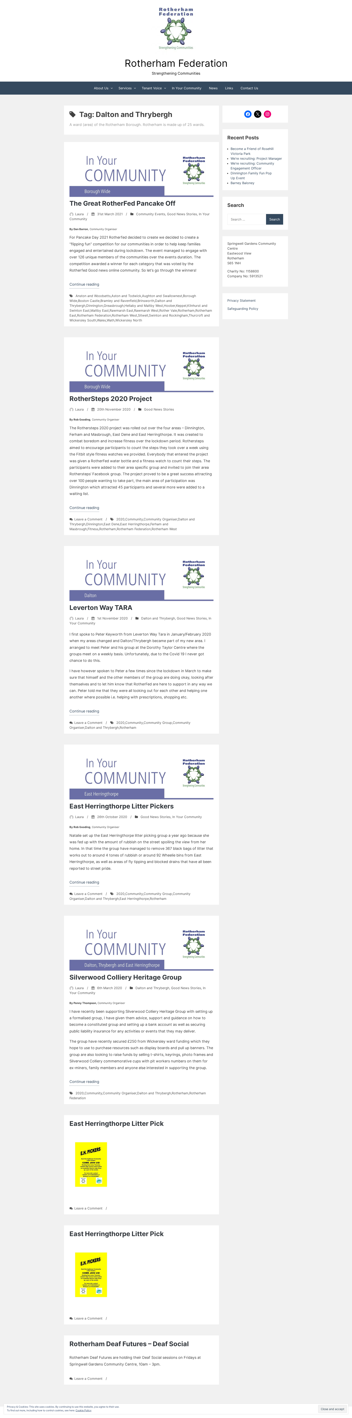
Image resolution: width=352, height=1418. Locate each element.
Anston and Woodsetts (93, 296)
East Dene (111, 524)
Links (229, 88)
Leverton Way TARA (100, 608)
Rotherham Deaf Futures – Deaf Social (129, 1344)
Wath (110, 320)
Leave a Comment (88, 519)
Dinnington (94, 306)
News (213, 88)
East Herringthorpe (135, 524)
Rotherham (186, 310)
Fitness (93, 529)
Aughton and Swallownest (162, 296)
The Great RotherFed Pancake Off (122, 203)
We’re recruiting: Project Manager (256, 158)
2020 (120, 519)
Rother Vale (168, 310)
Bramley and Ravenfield (118, 301)
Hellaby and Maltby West (143, 306)
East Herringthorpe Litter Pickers (121, 806)
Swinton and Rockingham (168, 315)
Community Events (150, 214)
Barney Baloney (242, 183)
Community (134, 519)
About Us (101, 88)
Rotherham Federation (176, 63)
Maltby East (99, 310)
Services (125, 88)
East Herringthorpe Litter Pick (116, 1123)
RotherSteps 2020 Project (110, 399)
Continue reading (84, 285)
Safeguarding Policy (242, 309)
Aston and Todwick (126, 296)
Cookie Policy (83, 1410)
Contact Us (249, 88)
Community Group (158, 723)
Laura (79, 214)
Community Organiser (160, 519)
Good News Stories (182, 214)
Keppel (181, 306)
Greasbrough (114, 306)
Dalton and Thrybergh (158, 618)
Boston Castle (89, 301)
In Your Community (186, 88)
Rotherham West (124, 315)
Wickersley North (128, 320)
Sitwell (143, 315)
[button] (176, 29)
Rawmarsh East (121, 310)
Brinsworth (146, 301)
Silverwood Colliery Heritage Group (125, 977)
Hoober (169, 306)
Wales (101, 320)
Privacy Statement (241, 300)
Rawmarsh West (146, 310)
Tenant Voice (152, 88)
